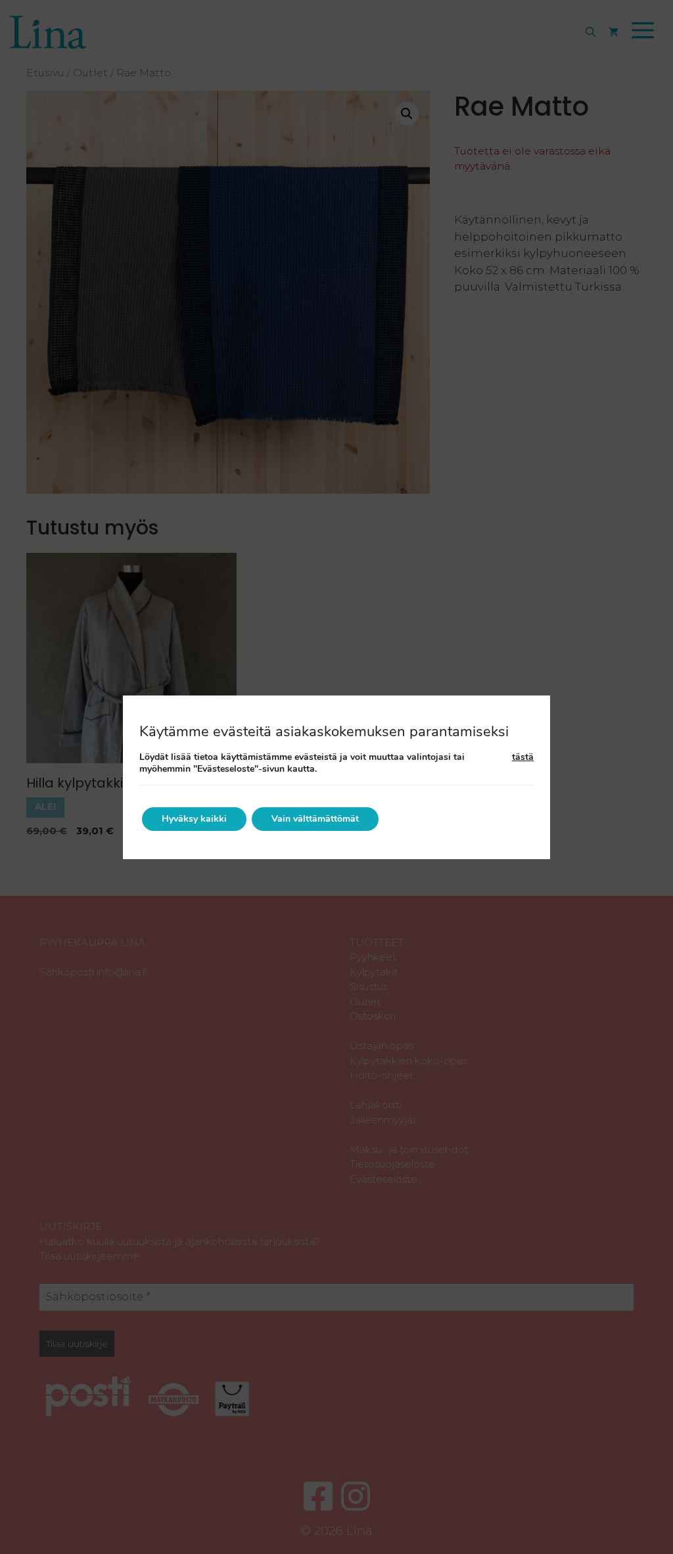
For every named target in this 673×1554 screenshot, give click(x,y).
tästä (523, 757)
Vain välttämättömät (315, 818)
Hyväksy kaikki (194, 818)
